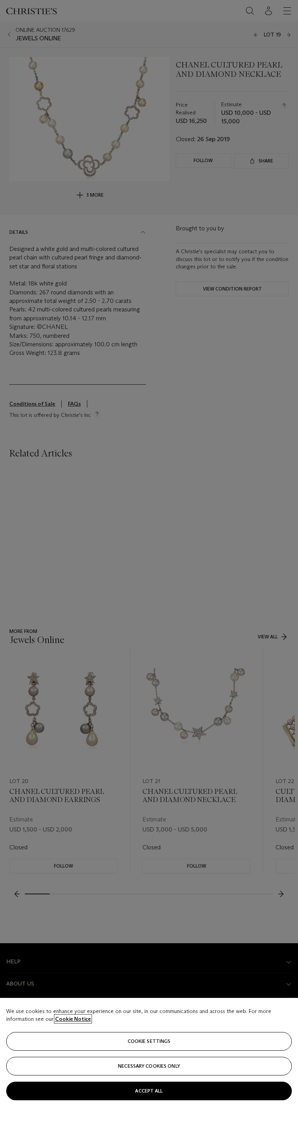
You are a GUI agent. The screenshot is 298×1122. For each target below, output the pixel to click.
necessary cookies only (149, 1066)
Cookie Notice (73, 1018)
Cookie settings (149, 1041)
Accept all (149, 1091)
